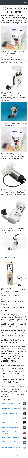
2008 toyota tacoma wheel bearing (11, 413)
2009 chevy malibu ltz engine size (11, 408)
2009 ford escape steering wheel (10, 437)
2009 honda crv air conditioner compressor (10, 432)
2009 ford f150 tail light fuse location (11, 404)
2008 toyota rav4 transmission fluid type (12, 423)
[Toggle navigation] (25, 2)
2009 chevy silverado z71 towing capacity (10, 442)
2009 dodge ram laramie (8, 418)
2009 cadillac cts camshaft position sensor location (11, 447)
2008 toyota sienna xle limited (10, 427)
